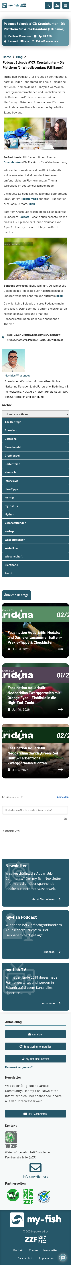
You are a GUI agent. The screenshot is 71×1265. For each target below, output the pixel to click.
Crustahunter (12, 162)
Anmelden (62, 797)
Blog (19, 57)
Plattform (21, 339)
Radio (42, 339)
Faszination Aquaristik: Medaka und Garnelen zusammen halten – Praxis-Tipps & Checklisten (35, 637)
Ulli (48, 339)
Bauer (17, 334)
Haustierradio (29, 198)
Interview (55, 334)
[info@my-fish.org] (35, 1168)
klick (32, 203)
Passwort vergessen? (19, 1067)
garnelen (43, 334)
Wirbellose (57, 339)
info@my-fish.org (35, 1176)
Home (7, 57)
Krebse (11, 339)
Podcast (24, 216)
